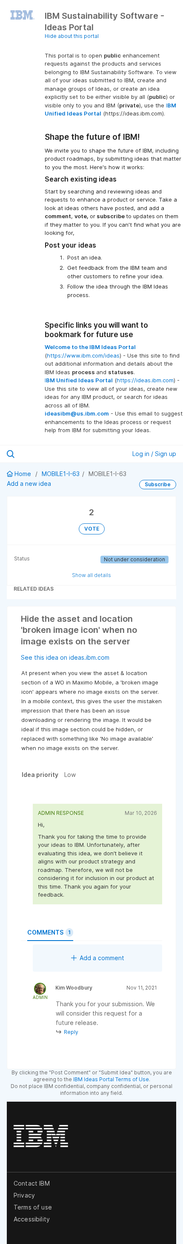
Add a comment (102, 957)
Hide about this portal (72, 36)
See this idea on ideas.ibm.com (65, 657)
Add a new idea (29, 483)
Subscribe (158, 484)
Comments (49, 932)
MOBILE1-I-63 (61, 473)
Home (23, 473)
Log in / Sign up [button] (154, 453)
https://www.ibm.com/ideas (83, 355)
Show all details (91, 575)
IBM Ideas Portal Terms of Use (111, 1079)
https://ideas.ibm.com (145, 380)
